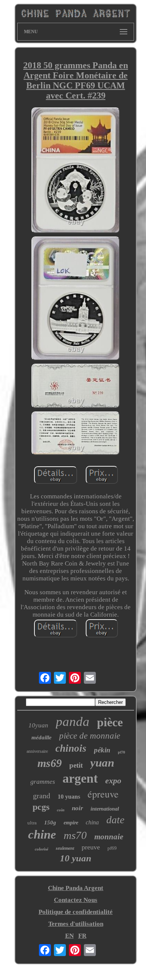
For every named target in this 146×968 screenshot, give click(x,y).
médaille (41, 737)
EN (69, 935)
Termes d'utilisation (75, 923)
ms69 (49, 763)
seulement (65, 848)
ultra (32, 823)
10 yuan (75, 858)
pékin (102, 750)
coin (60, 810)
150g (50, 823)
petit (76, 765)
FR (82, 935)
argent (80, 778)
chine (42, 834)
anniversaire (37, 751)
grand (41, 796)
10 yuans (69, 796)
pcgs (41, 807)
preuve (91, 847)
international (105, 809)
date (115, 820)
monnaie (108, 836)
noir (77, 808)
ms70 (75, 835)
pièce (110, 722)
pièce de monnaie (89, 735)
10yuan (38, 725)
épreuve (103, 793)
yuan (102, 762)
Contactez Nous (75, 899)
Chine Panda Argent (75, 888)
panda (72, 721)
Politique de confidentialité (76, 911)
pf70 (121, 752)
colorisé (41, 849)
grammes (42, 781)
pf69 (112, 848)
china (92, 822)
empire (71, 823)
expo (113, 780)
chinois (70, 748)
